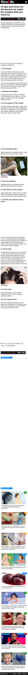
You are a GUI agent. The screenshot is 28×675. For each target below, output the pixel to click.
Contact (24, 673)
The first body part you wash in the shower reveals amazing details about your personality (13, 507)
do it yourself (10, 343)
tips (22, 343)
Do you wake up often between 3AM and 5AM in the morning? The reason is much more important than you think (14, 607)
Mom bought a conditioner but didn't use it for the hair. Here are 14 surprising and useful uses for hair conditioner (13, 548)
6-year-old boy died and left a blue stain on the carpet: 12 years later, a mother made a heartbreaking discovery (13, 668)
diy (5, 343)
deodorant (17, 343)
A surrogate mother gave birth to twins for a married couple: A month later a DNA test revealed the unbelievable (13, 628)
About (14, 673)
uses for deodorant (10, 345)
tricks (2, 345)
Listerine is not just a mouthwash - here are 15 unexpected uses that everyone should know (13, 527)
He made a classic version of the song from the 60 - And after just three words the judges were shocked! (13, 647)
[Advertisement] (14, 46)
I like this (5, 177)
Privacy (19, 673)
